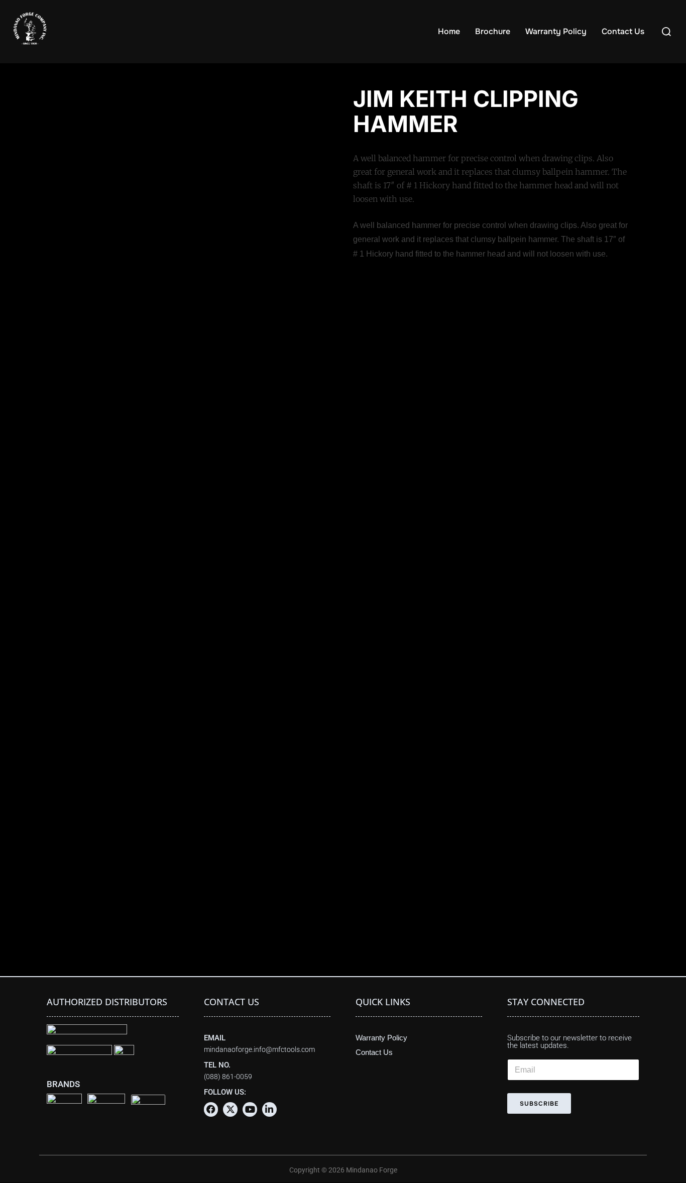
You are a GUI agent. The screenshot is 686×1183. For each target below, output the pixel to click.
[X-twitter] (230, 1109)
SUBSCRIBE (539, 1104)
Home (449, 31)
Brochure (492, 31)
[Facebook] (211, 1109)
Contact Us (623, 31)
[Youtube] (250, 1109)
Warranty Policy (556, 31)
